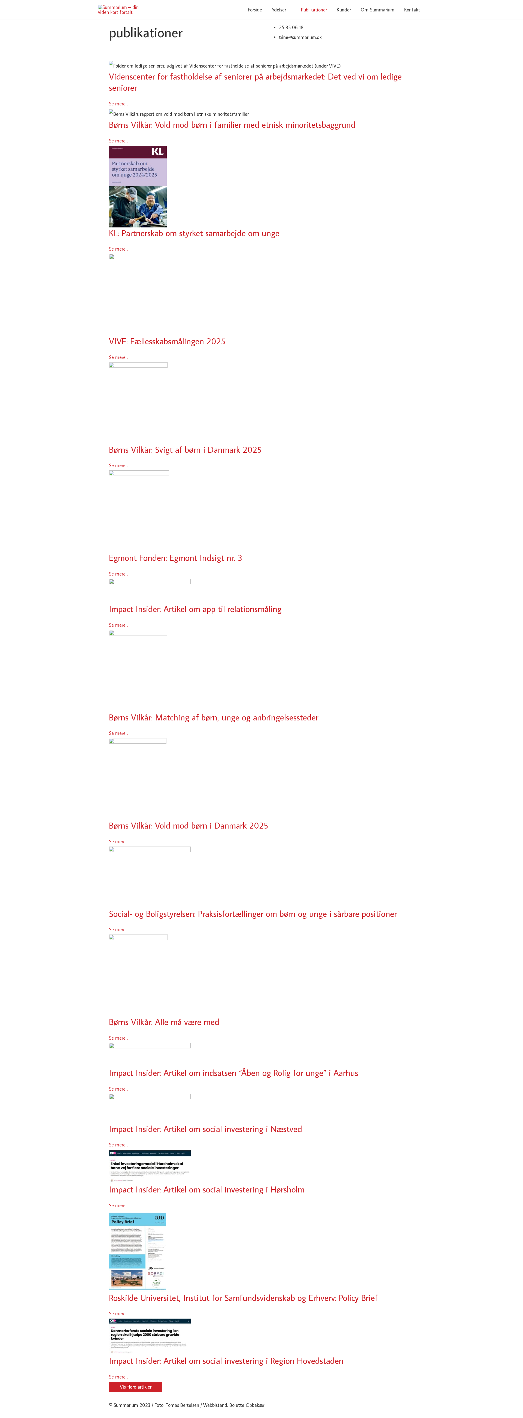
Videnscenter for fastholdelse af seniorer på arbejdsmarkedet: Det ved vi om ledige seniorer (255, 82)
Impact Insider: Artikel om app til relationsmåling (195, 608)
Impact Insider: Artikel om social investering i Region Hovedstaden (226, 1360)
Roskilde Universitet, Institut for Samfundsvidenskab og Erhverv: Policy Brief (243, 1297)
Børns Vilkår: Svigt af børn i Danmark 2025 (185, 449)
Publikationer (314, 10)
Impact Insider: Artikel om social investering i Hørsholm (207, 1189)
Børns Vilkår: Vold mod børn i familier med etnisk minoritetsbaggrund (232, 124)
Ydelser (279, 10)
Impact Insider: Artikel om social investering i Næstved (205, 1128)
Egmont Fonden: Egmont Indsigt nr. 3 (175, 557)
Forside (255, 10)
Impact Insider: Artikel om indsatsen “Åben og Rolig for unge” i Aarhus (233, 1072)
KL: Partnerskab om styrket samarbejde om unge (194, 233)
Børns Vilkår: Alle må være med (164, 1021)
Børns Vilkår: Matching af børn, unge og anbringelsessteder (213, 717)
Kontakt (412, 10)
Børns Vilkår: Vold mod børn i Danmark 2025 (188, 825)
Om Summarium (377, 10)
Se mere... (118, 104)
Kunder (344, 10)
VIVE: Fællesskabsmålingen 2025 (167, 341)
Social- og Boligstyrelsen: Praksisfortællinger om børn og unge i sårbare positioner (253, 913)
